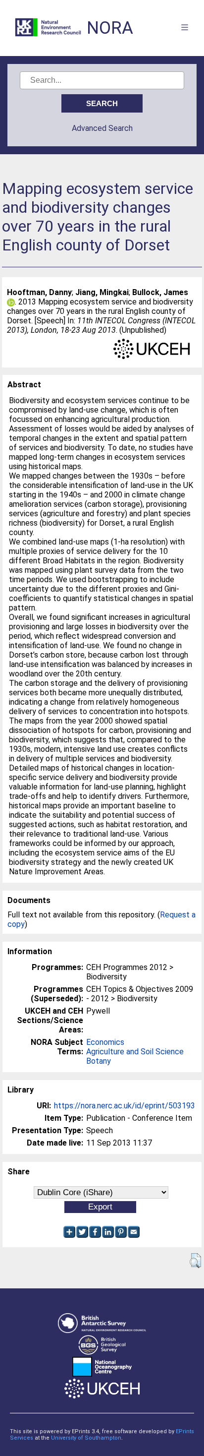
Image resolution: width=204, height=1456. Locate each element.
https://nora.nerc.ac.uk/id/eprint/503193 (124, 1105)
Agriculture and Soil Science (135, 1051)
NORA (110, 28)
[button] (195, 1260)
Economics (105, 1042)
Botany (98, 1061)
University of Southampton (86, 1438)
